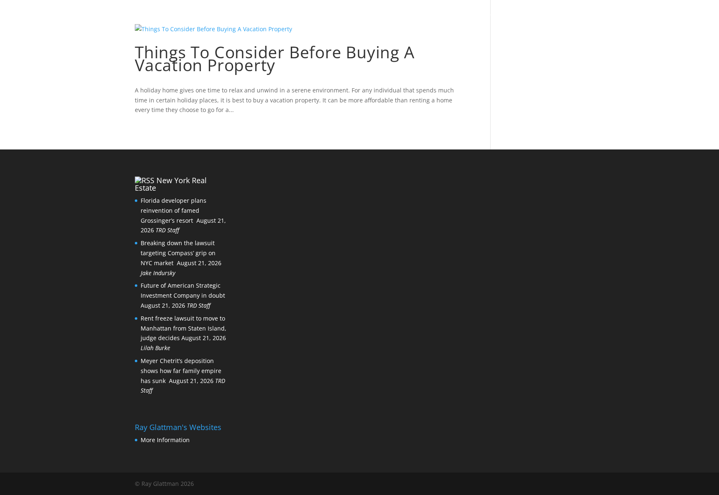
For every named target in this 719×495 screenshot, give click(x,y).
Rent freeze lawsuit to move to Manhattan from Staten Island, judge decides (183, 328)
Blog (436, 17)
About (402, 17)
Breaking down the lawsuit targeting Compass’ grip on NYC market (178, 253)
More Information (165, 440)
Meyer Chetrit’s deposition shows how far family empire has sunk (181, 371)
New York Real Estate (171, 184)
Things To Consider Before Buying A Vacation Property (275, 58)
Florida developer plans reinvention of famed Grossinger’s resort (173, 210)
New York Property (543, 17)
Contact (474, 17)
